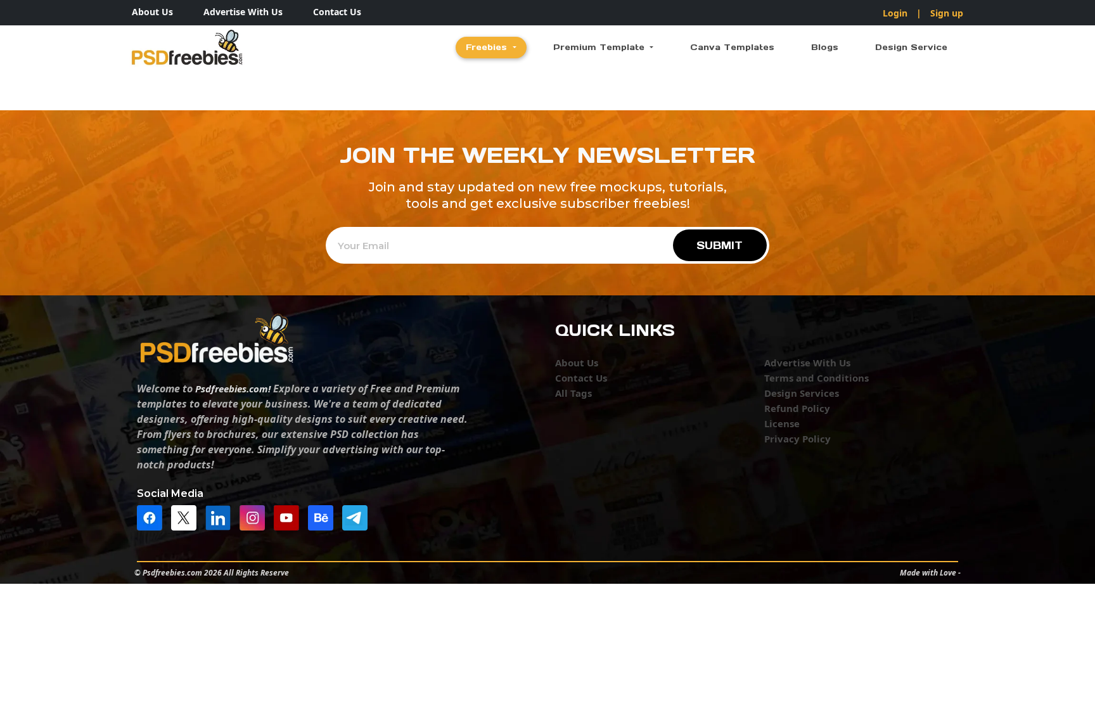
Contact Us (337, 12)
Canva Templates (732, 47)
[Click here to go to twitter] (187, 516)
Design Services (801, 393)
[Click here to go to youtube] (289, 516)
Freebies (488, 47)
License (782, 423)
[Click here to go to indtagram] (255, 516)
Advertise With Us (243, 12)
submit (719, 245)
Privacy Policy (797, 438)
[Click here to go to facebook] (153, 516)
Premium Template (600, 47)
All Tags (573, 393)
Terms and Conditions (816, 377)
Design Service (911, 47)
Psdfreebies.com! (233, 388)
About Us (152, 12)
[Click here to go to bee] (324, 516)
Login (895, 13)
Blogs (824, 47)
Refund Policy (797, 408)
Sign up (946, 13)
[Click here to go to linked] (221, 516)
